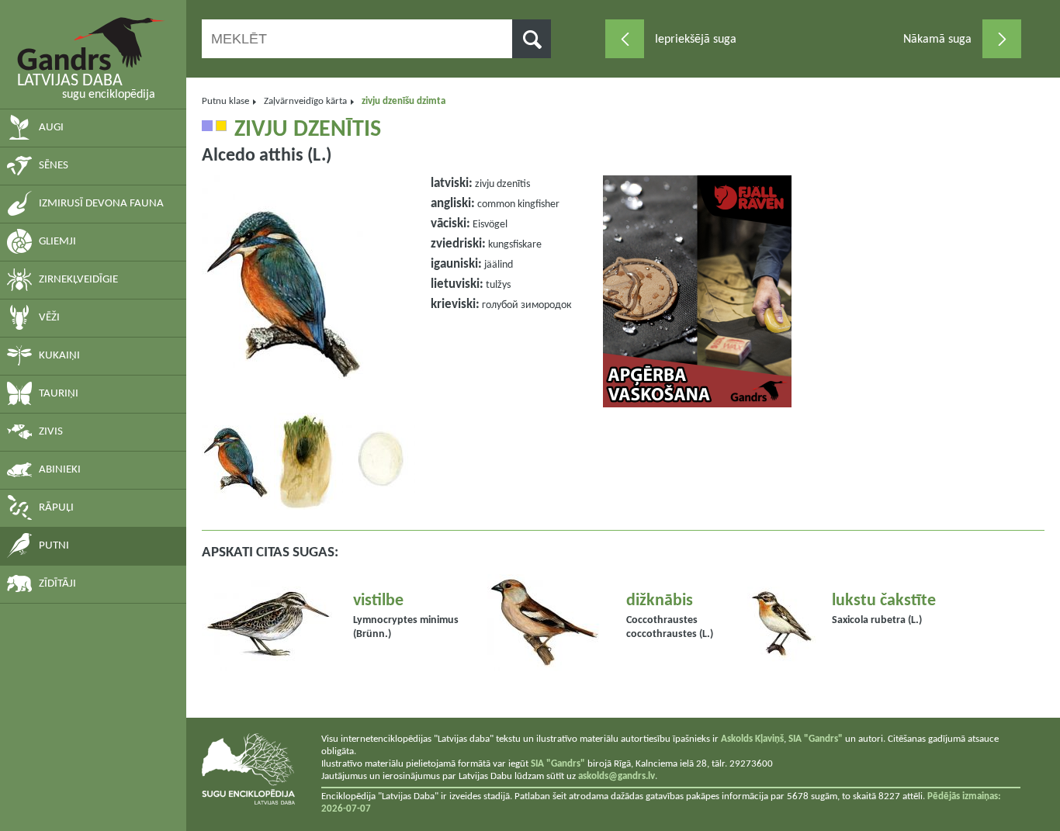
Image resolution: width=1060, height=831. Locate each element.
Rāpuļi (56, 508)
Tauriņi (58, 394)
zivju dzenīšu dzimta (403, 101)
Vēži (49, 318)
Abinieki (60, 470)
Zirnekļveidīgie (78, 280)
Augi (51, 127)
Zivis (51, 432)
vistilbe (378, 601)
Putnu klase (225, 101)
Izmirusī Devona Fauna (101, 203)
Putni (54, 546)
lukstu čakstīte (884, 601)
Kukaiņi (59, 356)
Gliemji (57, 242)
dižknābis (659, 601)
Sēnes (53, 165)
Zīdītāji (57, 584)
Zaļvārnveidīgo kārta (305, 101)
